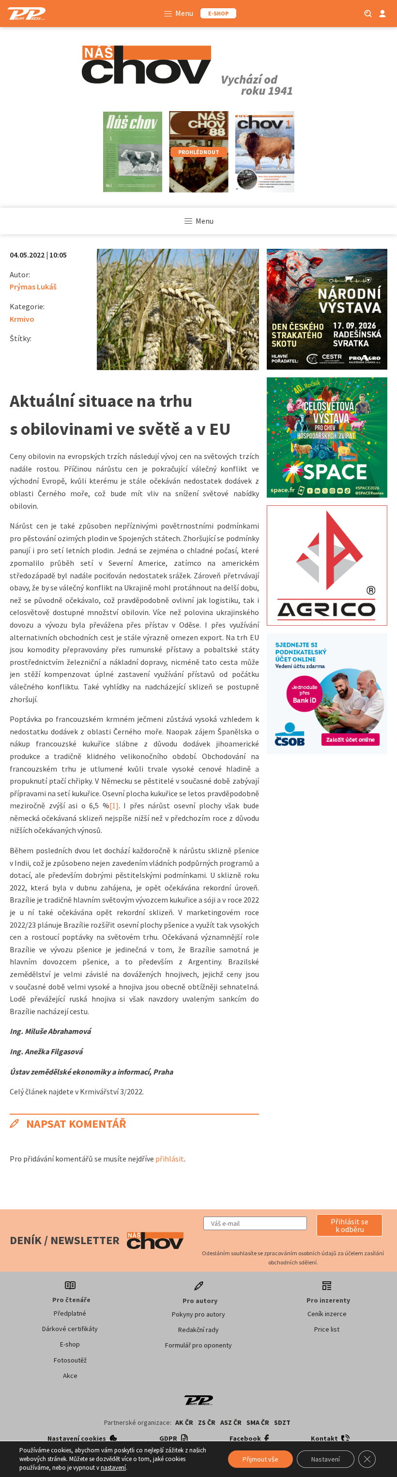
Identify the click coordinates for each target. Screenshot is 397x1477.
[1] (114, 805)
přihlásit (169, 1158)
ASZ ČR (231, 1422)
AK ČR (184, 1422)
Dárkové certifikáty (70, 1328)
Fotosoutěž (70, 1360)
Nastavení (325, 1459)
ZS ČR (206, 1422)
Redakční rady (198, 1329)
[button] (349, 1225)
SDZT (282, 1422)
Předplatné (70, 1313)
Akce (70, 1375)
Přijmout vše (260, 1459)
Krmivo (22, 319)
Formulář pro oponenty (198, 1345)
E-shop (70, 1344)
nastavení (113, 1467)
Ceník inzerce (327, 1313)
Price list (326, 1329)
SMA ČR (257, 1422)
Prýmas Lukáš (33, 286)
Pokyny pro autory (198, 1314)
